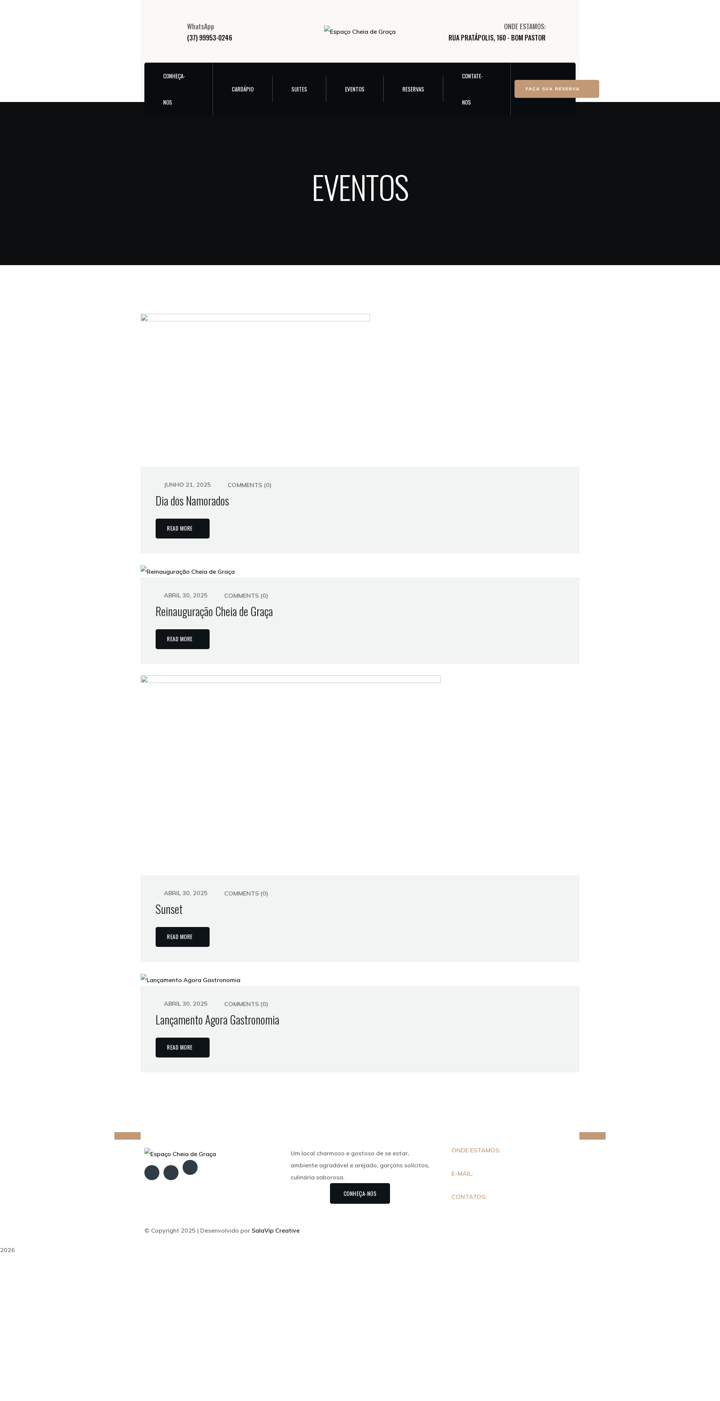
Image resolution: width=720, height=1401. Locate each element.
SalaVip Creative (276, 1230)
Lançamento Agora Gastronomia (217, 1019)
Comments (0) (249, 485)
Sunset (169, 909)
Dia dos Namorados (192, 500)
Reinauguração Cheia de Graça (214, 611)
